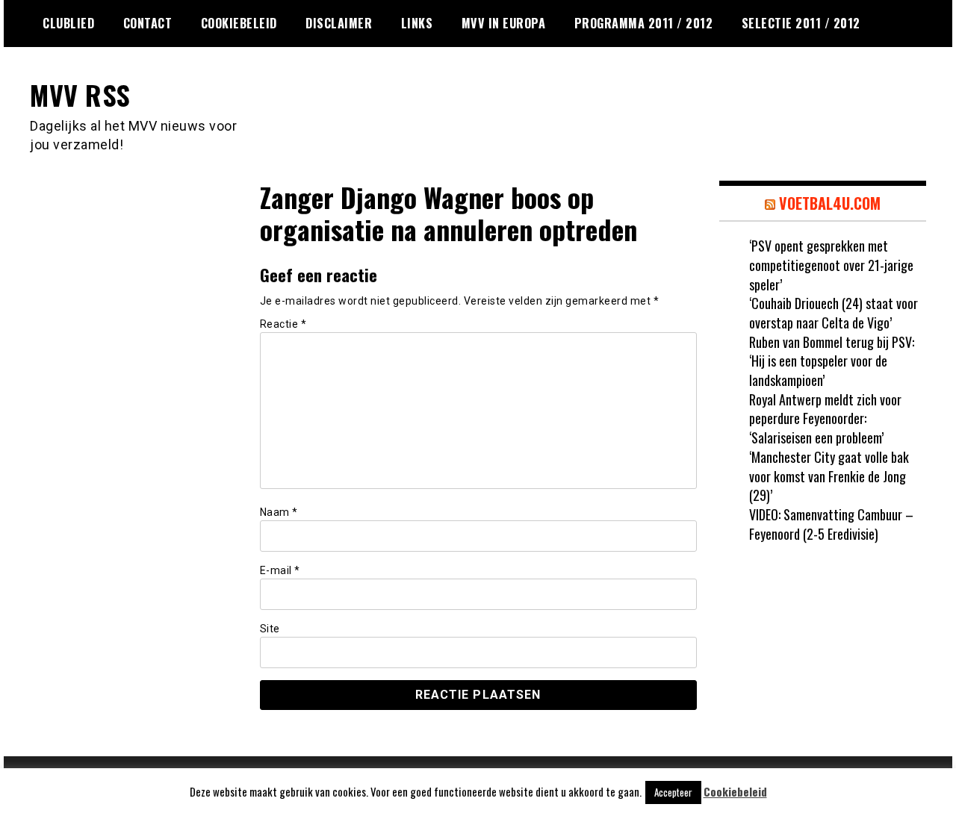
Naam (279, 512)
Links (417, 23)
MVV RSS (80, 94)
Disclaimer (338, 23)
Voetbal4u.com (830, 203)
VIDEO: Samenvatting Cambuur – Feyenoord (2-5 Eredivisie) (831, 524)
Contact (148, 23)
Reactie (283, 324)
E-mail (280, 570)
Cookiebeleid (239, 23)
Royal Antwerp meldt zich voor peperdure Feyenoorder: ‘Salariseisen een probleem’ (825, 418)
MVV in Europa (504, 23)
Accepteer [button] (673, 792)
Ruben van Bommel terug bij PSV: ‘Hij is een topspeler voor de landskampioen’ (831, 361)
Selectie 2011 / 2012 (801, 23)
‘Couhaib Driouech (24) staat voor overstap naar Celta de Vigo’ (833, 312)
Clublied (68, 23)
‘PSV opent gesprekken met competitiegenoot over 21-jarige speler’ (831, 264)
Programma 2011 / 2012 (643, 23)
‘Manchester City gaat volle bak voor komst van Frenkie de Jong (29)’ (829, 476)
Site (270, 629)
